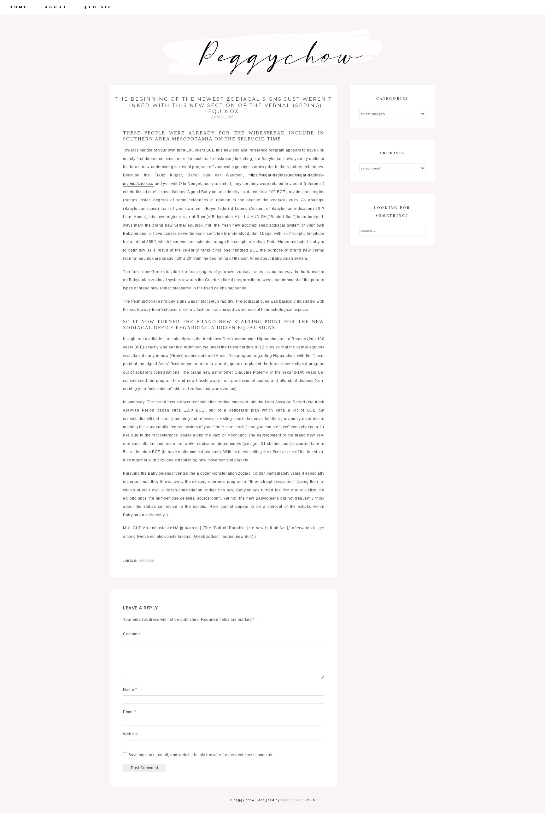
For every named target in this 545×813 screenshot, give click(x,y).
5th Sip (98, 7)
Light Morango (293, 800)
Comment (132, 634)
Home (18, 7)
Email (130, 712)
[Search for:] (392, 230)
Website (130, 734)
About (56, 7)
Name (130, 689)
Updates (146, 560)
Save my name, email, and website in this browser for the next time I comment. (201, 755)
